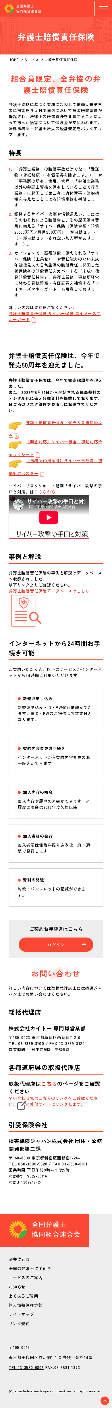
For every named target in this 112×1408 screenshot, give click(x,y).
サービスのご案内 (26, 1277)
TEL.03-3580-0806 (26, 1367)
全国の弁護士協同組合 (30, 1268)
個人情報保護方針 (26, 1305)
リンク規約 (19, 1323)
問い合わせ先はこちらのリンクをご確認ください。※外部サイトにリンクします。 (53, 1101)
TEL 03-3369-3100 (26, 1043)
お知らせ (17, 1287)
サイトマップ (21, 1314)
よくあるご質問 (23, 1296)
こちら (49, 1083)
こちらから (44, 492)
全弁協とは (19, 1259)
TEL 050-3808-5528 (28, 1164)
